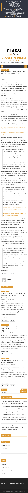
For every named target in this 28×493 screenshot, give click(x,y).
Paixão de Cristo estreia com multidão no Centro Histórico (4, 389)
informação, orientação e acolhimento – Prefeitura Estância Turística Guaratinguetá (13, 413)
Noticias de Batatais (8, 8)
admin (11, 75)
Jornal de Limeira (19, 8)
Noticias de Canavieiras (14, 5)
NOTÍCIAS (14, 2)
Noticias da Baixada (9, 8)
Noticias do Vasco (21, 12)
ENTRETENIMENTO (9, 16)
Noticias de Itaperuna (14, 3)
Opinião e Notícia (14, 14)
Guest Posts (18, 16)
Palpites (6, 13)
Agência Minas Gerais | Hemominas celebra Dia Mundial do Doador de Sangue (12, 329)
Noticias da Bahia (14, 4)
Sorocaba (4, 455)
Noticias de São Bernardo (9, 12)
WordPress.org (5, 474)
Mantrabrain (22, 491)
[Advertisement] (14, 33)
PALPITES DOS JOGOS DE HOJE (16, 484)
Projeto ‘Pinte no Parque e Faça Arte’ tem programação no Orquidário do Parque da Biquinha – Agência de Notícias (12, 427)
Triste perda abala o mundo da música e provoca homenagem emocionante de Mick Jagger (14, 408)
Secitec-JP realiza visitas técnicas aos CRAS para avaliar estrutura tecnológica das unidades (14, 402)
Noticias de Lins (14, 10)
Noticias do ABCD (19, 9)
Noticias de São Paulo (14, 7)
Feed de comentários (7, 471)
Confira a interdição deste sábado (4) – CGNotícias (24, 389)
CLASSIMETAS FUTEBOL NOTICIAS (14, 59)
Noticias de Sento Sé (14, 6)
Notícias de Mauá (9, 9)
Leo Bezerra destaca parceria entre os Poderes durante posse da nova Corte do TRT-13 (13, 295)
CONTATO (18, 15)
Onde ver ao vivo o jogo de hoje (17, 13)
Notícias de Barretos (19, 8)
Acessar (4, 464)
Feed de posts (5, 467)
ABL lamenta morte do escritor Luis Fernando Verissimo (12, 361)
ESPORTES (14, 11)
